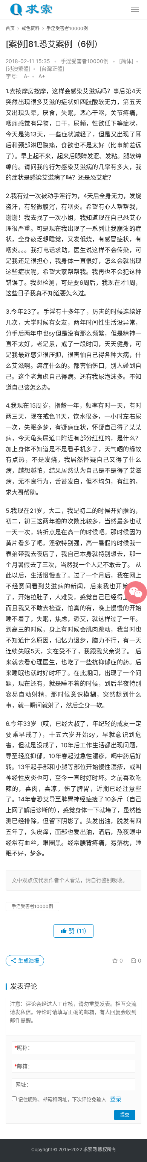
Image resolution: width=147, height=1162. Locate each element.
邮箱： (23, 1066)
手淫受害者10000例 (85, 61)
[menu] (135, 9)
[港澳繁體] (18, 68)
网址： (23, 1084)
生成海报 (28, 960)
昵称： (23, 1047)
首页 (10, 28)
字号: (14, 76)
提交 (124, 1115)
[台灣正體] (52, 68)
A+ (41, 76)
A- (26, 76)
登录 (115, 1099)
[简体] (126, 61)
